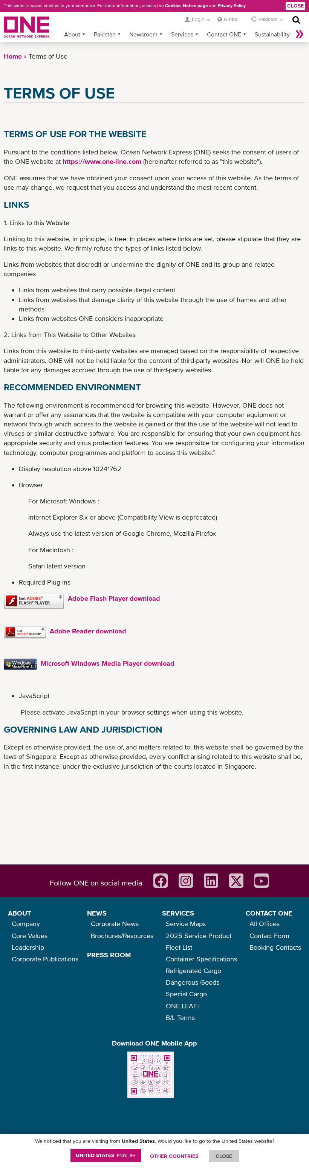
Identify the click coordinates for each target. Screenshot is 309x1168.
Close (295, 6)
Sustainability (272, 34)
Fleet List (179, 947)
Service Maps (186, 924)
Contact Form (269, 936)
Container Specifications (201, 959)
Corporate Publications (45, 959)
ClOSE (224, 1156)
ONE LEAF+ (183, 1006)
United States (106, 1155)
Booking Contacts (275, 947)
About (72, 34)
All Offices (264, 924)
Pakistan (105, 34)
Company (26, 924)
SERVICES (178, 913)
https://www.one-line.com (101, 161)
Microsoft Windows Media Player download (107, 663)
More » (299, 34)
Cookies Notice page (186, 5)
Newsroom (143, 34)
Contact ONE (224, 34)
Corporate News (115, 924)
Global (231, 19)
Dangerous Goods (192, 982)
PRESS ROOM (109, 955)
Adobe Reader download (88, 631)
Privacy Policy (232, 5)
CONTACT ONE (269, 913)
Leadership (28, 947)
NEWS (97, 913)
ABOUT (19, 913)
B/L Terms (180, 1017)
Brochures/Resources (122, 936)
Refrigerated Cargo (193, 971)
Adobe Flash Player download (114, 598)
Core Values (29, 936)
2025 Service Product (198, 936)
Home (13, 56)
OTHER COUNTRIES (174, 1156)
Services (182, 34)
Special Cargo (186, 994)
